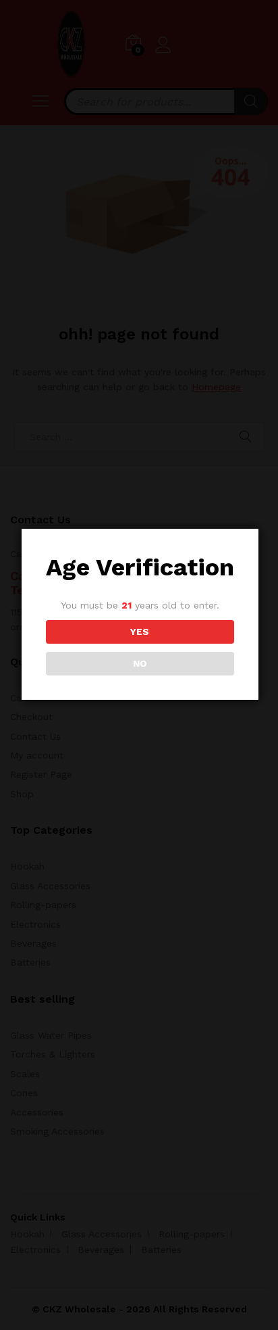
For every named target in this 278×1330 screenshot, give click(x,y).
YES (139, 631)
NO (140, 663)
